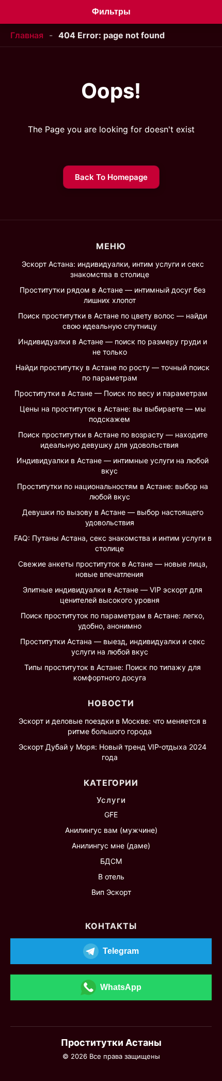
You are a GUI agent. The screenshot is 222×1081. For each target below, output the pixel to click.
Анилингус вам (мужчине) (111, 830)
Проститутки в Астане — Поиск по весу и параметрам (111, 393)
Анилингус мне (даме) (111, 845)
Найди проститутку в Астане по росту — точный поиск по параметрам (112, 372)
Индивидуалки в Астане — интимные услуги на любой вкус (113, 465)
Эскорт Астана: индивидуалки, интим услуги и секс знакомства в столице (113, 269)
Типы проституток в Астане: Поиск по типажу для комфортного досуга (112, 672)
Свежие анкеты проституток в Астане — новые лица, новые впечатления (113, 568)
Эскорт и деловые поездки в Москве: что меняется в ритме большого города (113, 726)
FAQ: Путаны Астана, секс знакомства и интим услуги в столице (113, 543)
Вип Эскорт (111, 892)
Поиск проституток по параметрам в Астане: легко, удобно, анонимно (112, 620)
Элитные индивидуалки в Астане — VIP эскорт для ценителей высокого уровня (112, 594)
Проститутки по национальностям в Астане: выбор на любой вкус (112, 491)
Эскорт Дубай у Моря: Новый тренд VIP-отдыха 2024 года (113, 752)
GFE (111, 814)
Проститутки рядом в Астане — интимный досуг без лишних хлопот (112, 294)
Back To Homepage (111, 177)
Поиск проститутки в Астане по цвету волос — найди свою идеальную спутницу (112, 320)
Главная (26, 35)
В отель (111, 876)
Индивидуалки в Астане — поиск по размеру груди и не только (112, 346)
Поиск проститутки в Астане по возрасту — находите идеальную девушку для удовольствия (113, 439)
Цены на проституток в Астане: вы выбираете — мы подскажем (113, 413)
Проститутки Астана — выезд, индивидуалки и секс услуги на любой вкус (112, 646)
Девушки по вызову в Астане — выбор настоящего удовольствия (112, 517)
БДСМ (111, 861)
